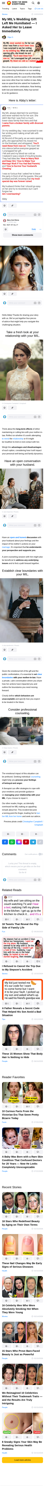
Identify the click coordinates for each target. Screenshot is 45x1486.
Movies (5, 1316)
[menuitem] (5, 8)
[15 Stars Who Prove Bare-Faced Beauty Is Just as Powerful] (22, 1332)
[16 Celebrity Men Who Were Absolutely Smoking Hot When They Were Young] (22, 1287)
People (5, 1061)
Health (4, 1271)
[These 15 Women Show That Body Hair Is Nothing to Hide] (22, 1035)
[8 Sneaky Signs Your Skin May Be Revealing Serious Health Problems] (22, 1424)
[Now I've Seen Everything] (17, 3)
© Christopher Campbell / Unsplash (14, 403)
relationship (18, 439)
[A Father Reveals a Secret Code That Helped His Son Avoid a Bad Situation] (22, 990)
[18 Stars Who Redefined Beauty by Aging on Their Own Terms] (22, 1203)
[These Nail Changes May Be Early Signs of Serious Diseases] (22, 1245)
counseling (35, 777)
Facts (4, 1122)
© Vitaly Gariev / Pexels (10, 748)
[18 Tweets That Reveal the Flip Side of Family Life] (22, 906)
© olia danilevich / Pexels (10, 645)
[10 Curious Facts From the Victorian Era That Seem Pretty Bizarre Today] (22, 1093)
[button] (8, 833)
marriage (6, 547)
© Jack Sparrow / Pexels (10, 512)
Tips (3, 1019)
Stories (5, 14)
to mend (5, 439)
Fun (3, 932)
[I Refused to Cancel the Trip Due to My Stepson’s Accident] (22, 948)
